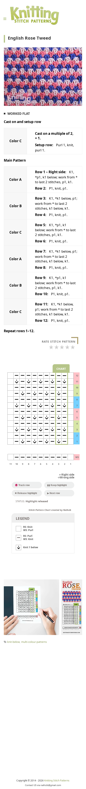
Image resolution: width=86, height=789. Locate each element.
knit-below (13, 642)
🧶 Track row (22, 485)
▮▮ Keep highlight (57, 485)
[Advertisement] (43, 689)
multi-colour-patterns (34, 642)
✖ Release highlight (26, 493)
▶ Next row (53, 493)
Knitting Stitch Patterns (56, 780)
